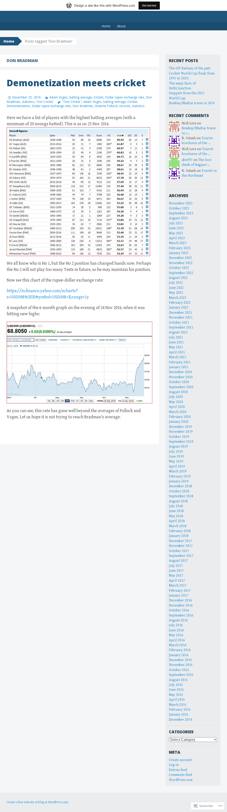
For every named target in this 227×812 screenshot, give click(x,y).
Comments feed (180, 775)
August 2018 (178, 501)
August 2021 (178, 332)
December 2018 (180, 486)
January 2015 (178, 714)
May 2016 (176, 635)
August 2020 (178, 392)
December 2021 (180, 313)
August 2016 (178, 620)
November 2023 (181, 203)
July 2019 (176, 452)
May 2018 (176, 516)
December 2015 (180, 660)
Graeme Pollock (106, 106)
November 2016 (181, 605)
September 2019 (181, 442)
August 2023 (178, 218)
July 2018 (176, 506)
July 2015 (176, 685)
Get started (149, 5)
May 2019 (176, 461)
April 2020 (177, 407)
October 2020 (179, 382)
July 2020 (176, 397)
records (124, 106)
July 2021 (176, 337)
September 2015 (181, 675)
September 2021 (181, 327)
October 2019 (179, 437)
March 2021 (177, 357)
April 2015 (177, 700)
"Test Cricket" (72, 102)
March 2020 (177, 412)
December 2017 (180, 541)
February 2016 (180, 650)
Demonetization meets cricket (76, 83)
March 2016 (177, 645)
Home (106, 26)
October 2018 (179, 491)
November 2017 (181, 546)
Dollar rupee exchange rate (124, 97)
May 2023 (176, 233)
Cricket (98, 97)
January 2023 (178, 253)
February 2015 (180, 710)
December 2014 (180, 720)
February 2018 (180, 531)
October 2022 (179, 268)
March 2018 (177, 526)
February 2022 (180, 303)
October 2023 (179, 208)
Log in (174, 765)
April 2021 (177, 352)
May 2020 (176, 402)
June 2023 (176, 228)
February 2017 (180, 591)
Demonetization (18, 106)
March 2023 (177, 243)
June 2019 (176, 456)
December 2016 (180, 600)
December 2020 (180, 372)
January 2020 (178, 422)
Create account (180, 760)
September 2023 (181, 213)
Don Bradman (82, 106)
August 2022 (178, 278)
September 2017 (181, 556)
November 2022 (181, 263)
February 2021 (180, 362)
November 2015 (181, 665)
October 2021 (179, 323)
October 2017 (179, 551)
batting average (80, 97)
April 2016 (177, 640)
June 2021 (176, 342)
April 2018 (177, 521)
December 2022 (180, 258)
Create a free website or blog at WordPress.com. (38, 802)
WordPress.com (180, 780)
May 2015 (176, 695)
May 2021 (176, 347)
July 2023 (176, 223)
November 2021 (181, 317)
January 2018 (178, 536)
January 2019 (178, 481)
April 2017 (177, 581)
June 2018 (176, 511)
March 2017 (177, 585)
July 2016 (176, 625)
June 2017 (176, 571)
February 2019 (180, 476)
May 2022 (176, 293)
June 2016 (176, 630)
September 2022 (181, 273)
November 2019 (181, 432)
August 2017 (178, 561)
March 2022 (177, 298)
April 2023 (177, 238)
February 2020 (180, 417)
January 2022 (178, 307)
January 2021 (178, 367)
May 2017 (176, 575)
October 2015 (179, 670)
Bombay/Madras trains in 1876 (192, 103)
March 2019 (177, 471)
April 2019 (177, 466)
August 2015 (178, 680)
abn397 (187, 160)
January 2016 (178, 655)
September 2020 (181, 387)
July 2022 (176, 283)
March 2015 (177, 705)
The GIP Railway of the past (189, 68)
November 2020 (181, 377)
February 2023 (180, 248)
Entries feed (178, 770)
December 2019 (180, 427)
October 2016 (179, 610)
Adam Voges (58, 97)
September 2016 (181, 615)
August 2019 (178, 446)
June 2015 (176, 690)
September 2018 (181, 496)
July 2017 (176, 566)
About (121, 26)
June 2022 (176, 288)
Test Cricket (44, 102)
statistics (28, 102)
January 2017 (178, 595)
